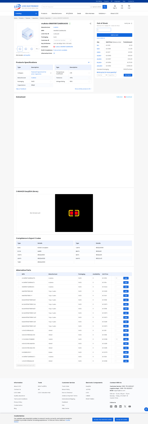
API (111, 1)
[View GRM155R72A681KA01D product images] (27, 33)
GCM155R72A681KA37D (28, 278)
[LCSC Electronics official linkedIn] (120, 406)
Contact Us (131, 1)
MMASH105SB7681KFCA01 (29, 317)
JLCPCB (88, 389)
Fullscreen (120, 97)
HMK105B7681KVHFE (27, 291)
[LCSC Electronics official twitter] (125, 406)
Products (21, 18)
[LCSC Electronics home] (26, 6)
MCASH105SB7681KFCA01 (29, 313)
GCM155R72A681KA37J (28, 282)
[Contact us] (146, 409)
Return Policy (66, 389)
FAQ (63, 405)
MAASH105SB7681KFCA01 (29, 322)
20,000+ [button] (99, 59)
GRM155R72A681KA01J (28, 287)
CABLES (88, 396)
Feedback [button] (65, 402)
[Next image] (38, 49)
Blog (15, 408)
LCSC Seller (17, 392)
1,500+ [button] (99, 52)
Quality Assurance (19, 396)
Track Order (65, 386)
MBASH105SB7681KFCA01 (29, 326)
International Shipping (68, 399)
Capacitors (35, 18)
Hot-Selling (99, 1)
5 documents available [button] (60, 50)
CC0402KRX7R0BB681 (28, 339)
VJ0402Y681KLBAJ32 (28, 330)
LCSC (87, 392)
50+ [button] (98, 45)
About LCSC (17, 386)
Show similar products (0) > (83, 89)
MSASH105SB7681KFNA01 (29, 300)
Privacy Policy (18, 402)
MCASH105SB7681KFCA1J (29, 304)
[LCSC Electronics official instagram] (111, 406)
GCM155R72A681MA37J (28, 357)
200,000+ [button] (100, 66)
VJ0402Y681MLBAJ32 (28, 361)
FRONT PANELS (90, 399)
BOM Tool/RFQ (42, 386)
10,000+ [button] (99, 56)
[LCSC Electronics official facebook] (116, 406)
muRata (55, 27)
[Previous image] (16, 49)
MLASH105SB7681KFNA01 (28, 309)
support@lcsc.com (119, 390)
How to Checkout (67, 392)
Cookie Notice (18, 405)
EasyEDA (88, 386)
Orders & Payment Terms (69, 396)
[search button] (105, 7)
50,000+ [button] (99, 62)
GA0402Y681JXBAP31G (28, 343)
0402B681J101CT (26, 352)
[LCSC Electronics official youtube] (129, 406)
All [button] (88, 62)
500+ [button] (98, 49)
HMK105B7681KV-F (27, 295)
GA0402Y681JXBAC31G (28, 348)
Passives (28, 18)
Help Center (65, 408)
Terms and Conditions (20, 399)
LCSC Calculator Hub (44, 392)
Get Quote (128, 75)
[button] (114, 7)
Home (15, 18)
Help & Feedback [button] (21, 89)
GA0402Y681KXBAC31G (28, 335)
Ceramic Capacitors (45, 18)
